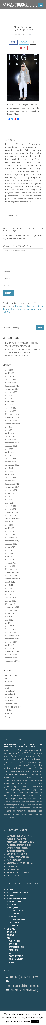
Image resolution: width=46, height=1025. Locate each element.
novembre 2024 (12, 417)
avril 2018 (9, 591)
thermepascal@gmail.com (22, 986)
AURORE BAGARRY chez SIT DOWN (20, 863)
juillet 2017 (10, 613)
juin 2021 (9, 496)
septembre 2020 (12, 518)
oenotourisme (11, 697)
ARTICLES (10, 895)
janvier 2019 (10, 566)
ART (7, 678)
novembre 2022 (12, 464)
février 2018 (10, 597)
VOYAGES (12, 917)
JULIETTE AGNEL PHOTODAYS (18, 872)
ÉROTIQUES (13, 950)
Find (40, 327)
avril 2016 (9, 645)
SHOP (9, 938)
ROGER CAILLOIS (13, 869)
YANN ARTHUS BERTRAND (18, 346)
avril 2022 (9, 474)
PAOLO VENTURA (13, 866)
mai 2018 (9, 588)
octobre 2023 (11, 445)
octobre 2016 (11, 641)
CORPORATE (13, 926)
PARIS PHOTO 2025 (14, 860)
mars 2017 (9, 626)
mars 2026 (9, 376)
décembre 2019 (12, 537)
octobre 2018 (11, 575)
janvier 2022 (10, 480)
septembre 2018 (12, 578)
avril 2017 (9, 623)
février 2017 (10, 629)
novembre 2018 (12, 572)
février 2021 (10, 506)
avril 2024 (9, 433)
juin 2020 (9, 521)
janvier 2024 (10, 439)
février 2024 (10, 436)
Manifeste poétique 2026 (16, 355)
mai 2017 (9, 619)
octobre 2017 (11, 610)
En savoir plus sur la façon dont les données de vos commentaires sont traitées (23, 309)
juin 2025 (9, 395)
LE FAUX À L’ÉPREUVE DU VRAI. (18, 857)
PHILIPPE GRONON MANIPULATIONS (23, 349)
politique (9, 710)
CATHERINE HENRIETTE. (16, 851)
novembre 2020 (12, 512)
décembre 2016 (12, 635)
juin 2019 (9, 550)
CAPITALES (13, 944)
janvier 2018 (10, 600)
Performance (11, 703)
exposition (9, 684)
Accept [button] (35, 1021)
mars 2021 (9, 502)
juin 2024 (9, 426)
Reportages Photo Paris (17, 899)
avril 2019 (9, 556)
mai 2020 (9, 525)
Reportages (10, 713)
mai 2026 (9, 370)
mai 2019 (9, 553)
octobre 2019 (11, 543)
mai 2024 (9, 430)
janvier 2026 (10, 382)
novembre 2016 (12, 638)
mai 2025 (9, 398)
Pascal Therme (20, 4)
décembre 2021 (12, 483)
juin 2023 (9, 449)
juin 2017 (9, 616)
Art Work (11, 929)
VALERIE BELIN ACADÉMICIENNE (21, 352)
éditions (8, 681)
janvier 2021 (10, 509)
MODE (11, 953)
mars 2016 (9, 648)
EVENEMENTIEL (15, 923)
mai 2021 (9, 499)
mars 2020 (9, 531)
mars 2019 (9, 559)
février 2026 (10, 379)
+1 (33, 42)
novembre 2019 (12, 540)
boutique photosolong (24, 990)
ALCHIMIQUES (14, 941)
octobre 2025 (11, 392)
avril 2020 (9, 528)
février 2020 (10, 534)
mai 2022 (9, 471)
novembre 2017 (12, 607)
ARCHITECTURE (12, 675)
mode (7, 688)
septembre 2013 (12, 660)
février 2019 (10, 562)
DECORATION (14, 914)
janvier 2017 (10, 632)
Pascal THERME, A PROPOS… (18, 892)
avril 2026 (9, 373)
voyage (8, 716)
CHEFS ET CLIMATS (16, 911)
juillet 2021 (10, 493)
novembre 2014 (12, 651)
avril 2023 (9, 452)
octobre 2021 (11, 490)
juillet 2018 (10, 581)
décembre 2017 (12, 604)
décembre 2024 (12, 414)
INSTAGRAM (11, 932)
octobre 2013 (11, 657)
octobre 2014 (11, 654)
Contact (10, 935)
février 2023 (10, 458)
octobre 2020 (11, 515)
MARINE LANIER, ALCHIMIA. (17, 854)
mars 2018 (9, 594)
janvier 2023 (10, 461)
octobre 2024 (11, 420)
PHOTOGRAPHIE (13, 707)
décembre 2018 (12, 569)
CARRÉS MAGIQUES (16, 947)
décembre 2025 (12, 385)
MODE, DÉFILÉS (14, 908)
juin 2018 (9, 585)
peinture (9, 700)
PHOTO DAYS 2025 (13, 875)
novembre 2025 (12, 389)
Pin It (22, 48)
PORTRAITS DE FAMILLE (18, 920)
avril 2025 (9, 401)
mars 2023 (9, 455)
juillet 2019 (10, 547)
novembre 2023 (12, 442)
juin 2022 (9, 468)
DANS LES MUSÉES (16, 959)
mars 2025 (9, 404)
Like (13, 42)
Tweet (24, 42)
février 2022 (10, 477)
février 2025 (10, 408)
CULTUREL (13, 905)
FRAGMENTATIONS (16, 956)
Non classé (10, 691)
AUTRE (11, 962)
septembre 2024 (12, 423)
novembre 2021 (12, 487)
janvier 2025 (10, 411)
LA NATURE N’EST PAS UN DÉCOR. (21, 342)
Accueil (10, 889)
